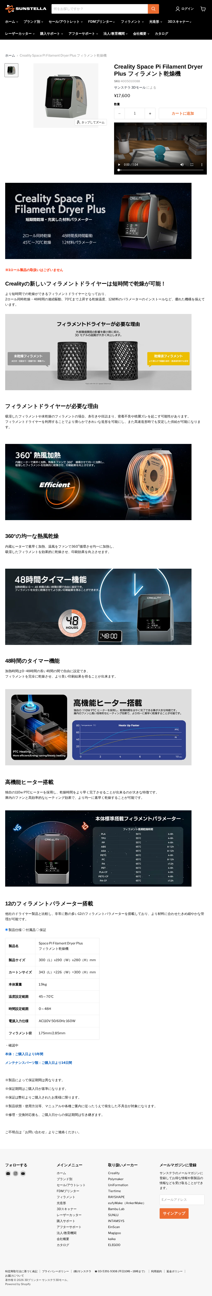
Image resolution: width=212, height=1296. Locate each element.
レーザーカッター (18, 34)
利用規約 (156, 1271)
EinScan (114, 1227)
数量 (117, 104)
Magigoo (114, 1233)
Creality (114, 1173)
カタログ (161, 34)
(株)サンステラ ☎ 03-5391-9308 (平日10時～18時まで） (110, 1271)
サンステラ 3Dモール (130, 87)
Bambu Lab (116, 1209)
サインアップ (174, 1213)
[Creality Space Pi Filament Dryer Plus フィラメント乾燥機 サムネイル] (11, 70)
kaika (112, 1239)
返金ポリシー (174, 1271)
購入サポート (50, 34)
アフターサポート (82, 34)
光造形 (154, 22)
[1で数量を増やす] (150, 113)
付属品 (31, 930)
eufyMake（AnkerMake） (127, 1203)
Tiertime (114, 1191)
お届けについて (14, 1275)
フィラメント (131, 22)
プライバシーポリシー (55, 1271)
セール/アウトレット (64, 22)
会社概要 (140, 34)
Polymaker (116, 1179)
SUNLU (113, 1215)
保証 (43, 930)
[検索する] (153, 9)
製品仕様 (15, 930)
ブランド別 (32, 22)
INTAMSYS (116, 1221)
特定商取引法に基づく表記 (21, 1271)
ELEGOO (114, 1245)
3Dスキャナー (179, 22)
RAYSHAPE (116, 1197)
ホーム (10, 22)
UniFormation (118, 1185)
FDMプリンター (100, 22)
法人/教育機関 (114, 34)
